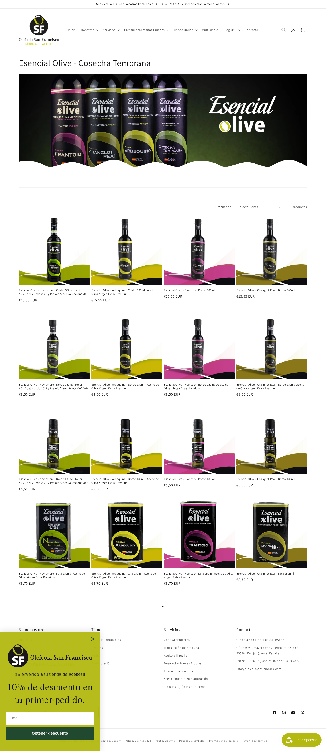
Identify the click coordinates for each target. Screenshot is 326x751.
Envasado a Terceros (178, 671)
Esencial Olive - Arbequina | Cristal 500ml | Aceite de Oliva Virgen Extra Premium (125, 292)
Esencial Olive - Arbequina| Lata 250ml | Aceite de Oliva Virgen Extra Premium (123, 575)
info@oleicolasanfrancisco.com (258, 669)
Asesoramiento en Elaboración (186, 679)
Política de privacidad (138, 740)
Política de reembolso (192, 740)
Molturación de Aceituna (181, 647)
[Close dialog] (92, 639)
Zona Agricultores (177, 640)
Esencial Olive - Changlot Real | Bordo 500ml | (266, 290)
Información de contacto (223, 740)
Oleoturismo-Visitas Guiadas (144, 30)
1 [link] (151, 605)
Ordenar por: (224, 207)
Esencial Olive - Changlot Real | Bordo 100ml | (266, 479)
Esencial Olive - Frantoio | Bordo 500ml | (190, 290)
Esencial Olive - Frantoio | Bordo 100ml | (190, 479)
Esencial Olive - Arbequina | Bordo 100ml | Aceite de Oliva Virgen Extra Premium (125, 481)
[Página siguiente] (175, 606)
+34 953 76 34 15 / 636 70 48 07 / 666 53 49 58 (268, 661)
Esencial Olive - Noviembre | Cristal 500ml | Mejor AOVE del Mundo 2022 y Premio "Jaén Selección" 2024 (54, 292)
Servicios (109, 30)
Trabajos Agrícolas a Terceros (184, 686)
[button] (89, 30)
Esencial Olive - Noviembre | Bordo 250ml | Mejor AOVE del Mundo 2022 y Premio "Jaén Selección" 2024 (54, 386)
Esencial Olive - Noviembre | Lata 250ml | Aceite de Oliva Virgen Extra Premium (52, 575)
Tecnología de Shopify (108, 740)
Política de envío (165, 740)
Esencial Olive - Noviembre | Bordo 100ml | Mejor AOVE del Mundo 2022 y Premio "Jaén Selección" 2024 (54, 481)
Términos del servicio (254, 740)
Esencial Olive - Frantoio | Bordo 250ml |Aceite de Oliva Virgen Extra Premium (196, 386)
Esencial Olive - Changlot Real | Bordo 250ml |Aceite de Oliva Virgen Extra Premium (270, 386)
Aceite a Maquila (175, 655)
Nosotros (87, 30)
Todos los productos (106, 640)
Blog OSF (230, 30)
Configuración (101, 663)
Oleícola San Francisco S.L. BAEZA (260, 640)
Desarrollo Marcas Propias (183, 663)
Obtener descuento (50, 733)
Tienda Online (183, 30)
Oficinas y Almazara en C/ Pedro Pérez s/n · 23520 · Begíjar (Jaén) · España (267, 650)
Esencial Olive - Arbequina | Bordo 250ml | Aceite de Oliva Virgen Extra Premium (125, 386)
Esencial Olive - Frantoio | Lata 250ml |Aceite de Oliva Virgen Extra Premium (199, 575)
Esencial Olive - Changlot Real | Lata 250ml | (265, 573)
